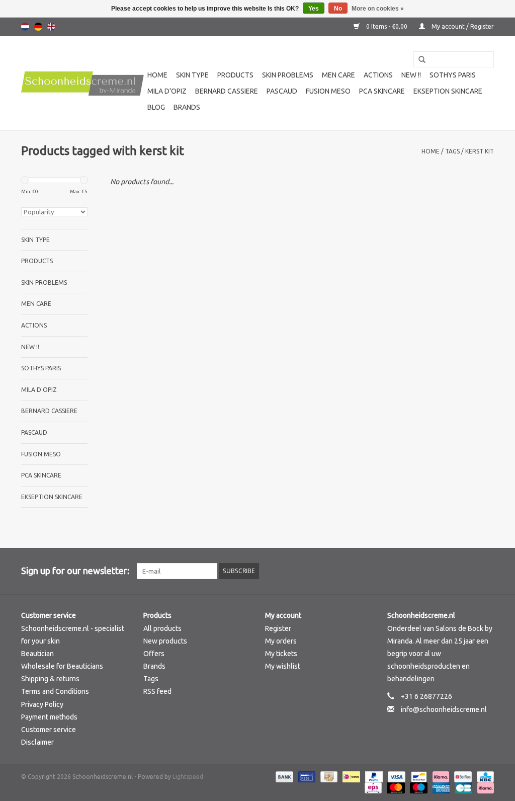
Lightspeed (188, 776)
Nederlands (25, 27)
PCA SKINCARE (382, 91)
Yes (313, 8)
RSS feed (157, 691)
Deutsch (38, 27)
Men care (338, 75)
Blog (156, 107)
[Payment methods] (283, 776)
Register (278, 628)
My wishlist (282, 666)
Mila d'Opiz (167, 91)
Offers (153, 654)
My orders (281, 641)
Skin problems (287, 75)
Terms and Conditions (55, 691)
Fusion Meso (328, 91)
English (51, 27)
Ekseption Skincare (447, 91)
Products (235, 75)
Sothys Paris (453, 75)
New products (165, 641)
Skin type (192, 75)
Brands (187, 107)
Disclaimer (37, 742)
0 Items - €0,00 (387, 26)
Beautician (37, 654)
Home (157, 75)
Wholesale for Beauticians (62, 666)
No (338, 8)
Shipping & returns (50, 679)
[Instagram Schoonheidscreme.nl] (486, 571)
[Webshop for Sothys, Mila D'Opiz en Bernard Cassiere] (82, 83)
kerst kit (479, 151)
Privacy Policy (42, 704)
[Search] (418, 59)
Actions (378, 75)
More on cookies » (378, 8)
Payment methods (49, 717)
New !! (411, 75)
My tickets (281, 654)
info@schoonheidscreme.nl (444, 709)
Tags (452, 151)
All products (162, 628)
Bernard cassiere (226, 91)
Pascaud (282, 91)
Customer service (48, 730)
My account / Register (462, 26)
